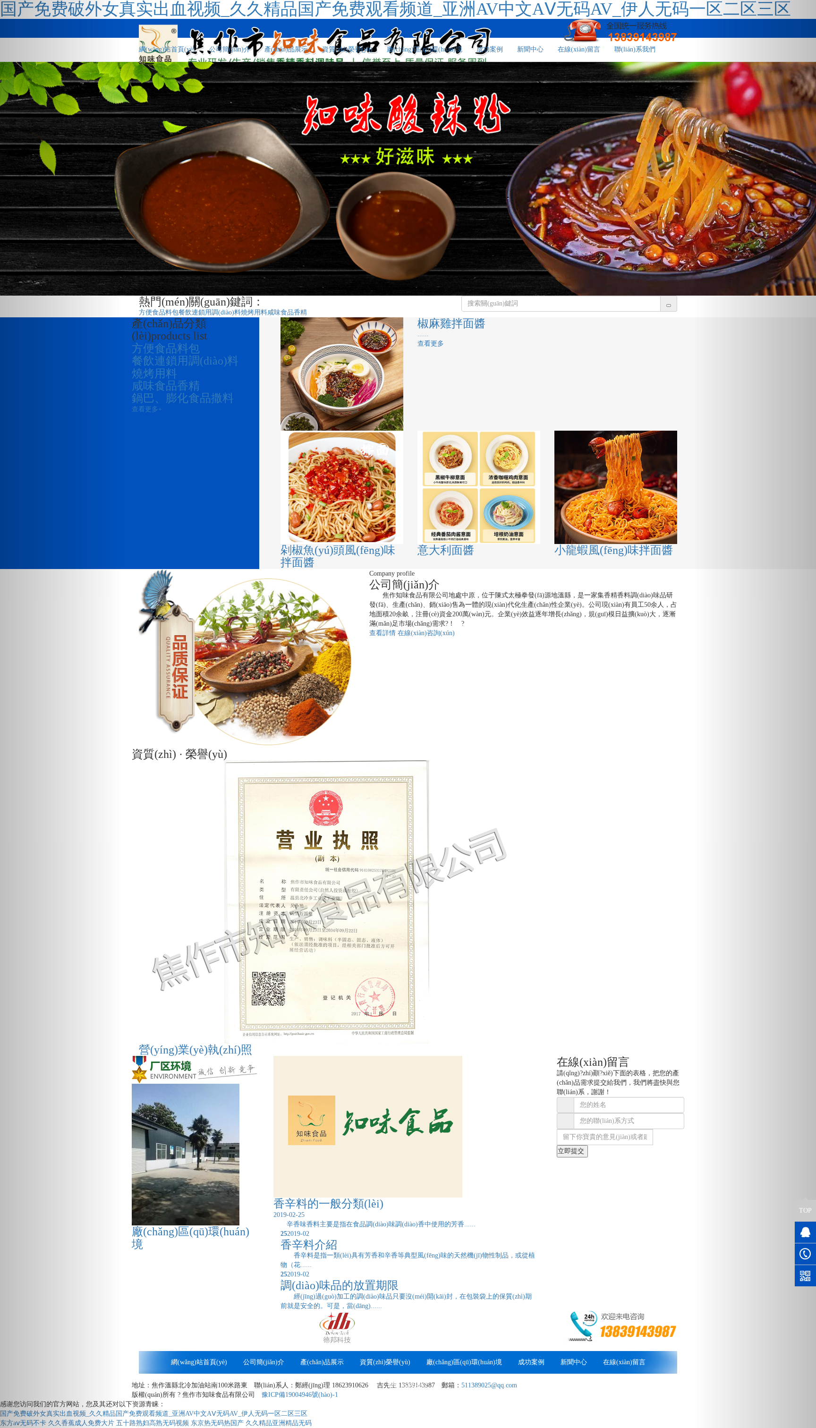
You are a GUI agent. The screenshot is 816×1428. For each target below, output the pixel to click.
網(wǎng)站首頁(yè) (167, 49)
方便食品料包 (158, 312)
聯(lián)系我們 (634, 49)
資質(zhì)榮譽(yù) (347, 49)
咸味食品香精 (287, 312)
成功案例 (489, 49)
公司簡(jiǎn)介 (229, 49)
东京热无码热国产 (217, 1423)
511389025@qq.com (489, 1385)
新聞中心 (530, 49)
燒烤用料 (254, 312)
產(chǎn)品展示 (286, 49)
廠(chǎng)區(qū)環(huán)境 (424, 49)
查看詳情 (382, 633)
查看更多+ (147, 409)
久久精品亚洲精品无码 (279, 1423)
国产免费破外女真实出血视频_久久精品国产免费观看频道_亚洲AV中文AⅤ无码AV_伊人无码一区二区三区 (153, 1413)
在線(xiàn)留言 (579, 49)
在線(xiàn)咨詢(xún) (426, 633)
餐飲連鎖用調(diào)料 (209, 312)
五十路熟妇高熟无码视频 (152, 1423)
